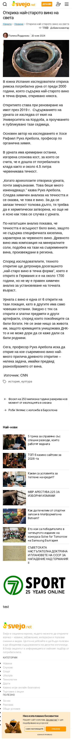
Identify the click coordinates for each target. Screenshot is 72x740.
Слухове (8, 667)
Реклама (8, 704)
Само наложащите (34, 729)
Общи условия (11, 708)
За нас (6, 700)
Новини (18, 23)
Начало (7, 23)
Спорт (6, 671)
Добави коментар (59, 27)
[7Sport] (36, 585)
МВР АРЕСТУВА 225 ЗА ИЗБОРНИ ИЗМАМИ (44, 493)
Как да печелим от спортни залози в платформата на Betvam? (46, 514)
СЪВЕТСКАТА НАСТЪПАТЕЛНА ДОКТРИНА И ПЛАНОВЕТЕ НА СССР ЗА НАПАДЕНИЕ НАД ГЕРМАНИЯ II (48, 555)
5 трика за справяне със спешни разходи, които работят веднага (44, 440)
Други (6, 683)
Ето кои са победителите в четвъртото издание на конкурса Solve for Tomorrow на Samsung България (47, 534)
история (14, 381)
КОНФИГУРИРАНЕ (44, 735)
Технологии (10, 679)
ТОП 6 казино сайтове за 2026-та (44, 456)
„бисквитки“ (52, 719)
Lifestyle (8, 675)
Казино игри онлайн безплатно (21, 687)
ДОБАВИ (46, 4)
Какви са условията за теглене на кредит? (42, 475)
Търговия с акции (13, 691)
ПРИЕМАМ (56, 729)
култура (26, 381)
